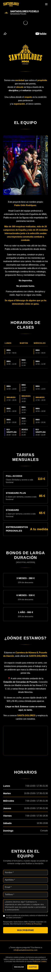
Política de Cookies (39, 961)
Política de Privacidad (33, 924)
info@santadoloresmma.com (25, 950)
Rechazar (19, 967)
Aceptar (33, 967)
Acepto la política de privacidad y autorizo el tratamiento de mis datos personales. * (27, 917)
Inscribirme (25, 930)
